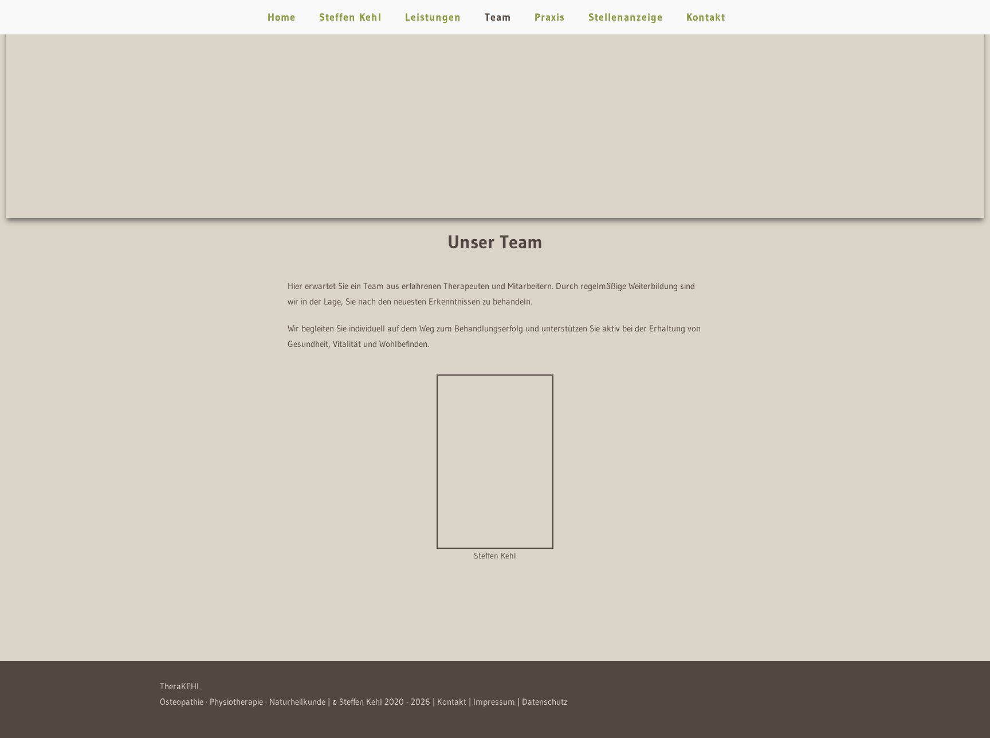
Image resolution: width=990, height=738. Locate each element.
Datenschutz (544, 701)
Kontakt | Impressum (476, 701)
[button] (293, 468)
